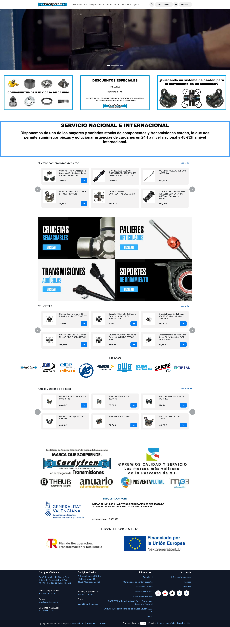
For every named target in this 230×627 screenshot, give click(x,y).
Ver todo (185, 163)
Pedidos (187, 582)
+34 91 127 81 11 (85, 594)
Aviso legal (147, 577)
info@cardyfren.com (48, 602)
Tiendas (148, 616)
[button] (151, 4)
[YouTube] (165, 593)
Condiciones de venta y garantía (137, 582)
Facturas (187, 587)
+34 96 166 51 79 (47, 593)
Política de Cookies (143, 591)
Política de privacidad (142, 596)
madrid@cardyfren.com (88, 604)
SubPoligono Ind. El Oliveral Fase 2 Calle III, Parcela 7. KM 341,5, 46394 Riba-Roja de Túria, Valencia (55, 580)
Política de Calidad (144, 587)
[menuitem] (79, 4)
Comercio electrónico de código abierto (174, 623)
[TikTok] (172, 593)
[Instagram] (158, 593)
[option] (115, 189)
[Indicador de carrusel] (108, 65)
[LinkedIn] (179, 593)
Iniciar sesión (164, 4)
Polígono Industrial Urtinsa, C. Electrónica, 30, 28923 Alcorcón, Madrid (95, 579)
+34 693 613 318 (46, 610)
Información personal (181, 577)
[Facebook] (186, 593)
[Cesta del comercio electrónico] (175, 4)
